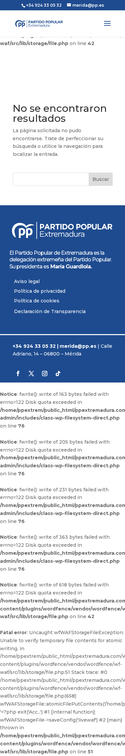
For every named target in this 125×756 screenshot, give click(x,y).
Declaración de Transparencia (50, 311)
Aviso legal (27, 281)
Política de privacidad (39, 291)
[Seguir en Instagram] (44, 373)
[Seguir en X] (31, 373)
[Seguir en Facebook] (18, 373)
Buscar (100, 179)
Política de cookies (36, 301)
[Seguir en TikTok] (58, 373)
